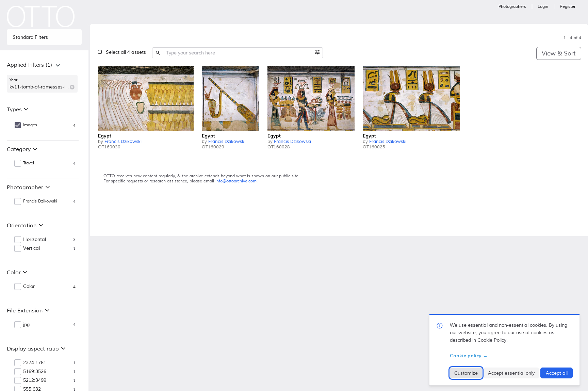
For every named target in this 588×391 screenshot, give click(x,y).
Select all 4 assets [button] (126, 52)
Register (567, 6)
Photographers (512, 6)
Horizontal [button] (34, 239)
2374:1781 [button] (34, 362)
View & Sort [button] (558, 53)
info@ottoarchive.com (236, 181)
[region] (44, 78)
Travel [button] (28, 163)
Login (543, 6)
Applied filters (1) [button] (29, 65)
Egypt (104, 136)
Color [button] (29, 286)
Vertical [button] (31, 248)
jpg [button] (26, 324)
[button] (72, 87)
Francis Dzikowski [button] (40, 201)
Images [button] (30, 125)
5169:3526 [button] (34, 371)
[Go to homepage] (41, 16)
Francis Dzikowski (123, 141)
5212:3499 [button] (34, 380)
